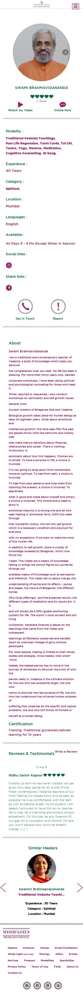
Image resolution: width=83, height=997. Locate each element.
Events (73, 954)
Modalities (47, 960)
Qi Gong (49, 153)
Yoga (22, 148)
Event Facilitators (66, 947)
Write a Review (66, 751)
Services (13, 960)
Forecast (29, 960)
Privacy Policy (17, 966)
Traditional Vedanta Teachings (30, 138)
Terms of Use (39, 966)
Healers (12, 947)
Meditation (52, 148)
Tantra (11, 148)
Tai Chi (66, 143)
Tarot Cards (49, 143)
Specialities (67, 960)
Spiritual (12, 188)
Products (28, 947)
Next (65, 52)
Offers (59, 954)
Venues (44, 947)
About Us (73, 966)
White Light (21, 954)
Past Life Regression (22, 143)
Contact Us (15, 972)
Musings (44, 954)
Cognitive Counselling (23, 153)
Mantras (35, 148)
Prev (3, 887)
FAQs (57, 966)
